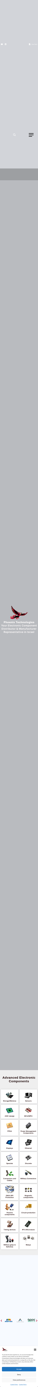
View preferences (19, 1380)
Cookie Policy (14, 1384)
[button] (35, 1350)
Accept (19, 1369)
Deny (19, 1374)
